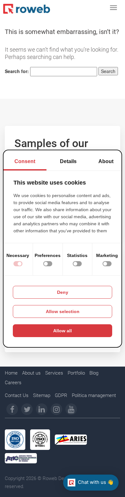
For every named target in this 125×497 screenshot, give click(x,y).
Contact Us (17, 395)
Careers (13, 382)
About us (31, 373)
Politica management (94, 395)
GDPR (61, 395)
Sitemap (41, 395)
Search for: (17, 71)
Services (54, 373)
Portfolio (76, 373)
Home (11, 373)
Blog (93, 373)
